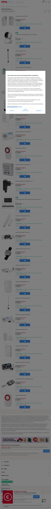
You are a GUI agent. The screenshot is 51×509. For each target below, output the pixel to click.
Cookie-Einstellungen (25, 110)
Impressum (19, 106)
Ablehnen (12, 110)
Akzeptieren (39, 110)
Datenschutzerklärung (12, 106)
